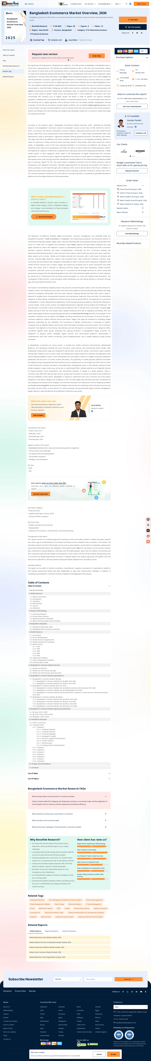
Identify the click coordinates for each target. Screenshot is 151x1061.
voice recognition (43, 385)
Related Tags (7, 71)
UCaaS (32, 908)
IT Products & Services (39, 34)
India (78, 1014)
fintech (61, 316)
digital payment (94, 105)
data (78, 548)
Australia (61, 1007)
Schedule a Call (56, 40)
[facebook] (123, 992)
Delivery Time (121, 185)
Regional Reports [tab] (51, 931)
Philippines (62, 1021)
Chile (42, 1010)
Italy (41, 1017)
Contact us (7, 1039)
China (60, 1010)
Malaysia (80, 1017)
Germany (61, 1014)
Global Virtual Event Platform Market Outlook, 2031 (46, 947)
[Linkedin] (92, 411)
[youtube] (141, 992)
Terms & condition (9, 1032)
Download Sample (45, 217)
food (43, 259)
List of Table (33, 773)
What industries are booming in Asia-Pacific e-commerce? (52, 814)
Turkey (60, 1032)
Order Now (96, 56)
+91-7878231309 (121, 1019)
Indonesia (98, 1014)
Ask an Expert (38, 415)
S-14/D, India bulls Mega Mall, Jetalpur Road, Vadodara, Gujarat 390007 (130, 1013)
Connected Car (35, 913)
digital (65, 77)
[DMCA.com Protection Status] (93, 1044)
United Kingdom (101, 1032)
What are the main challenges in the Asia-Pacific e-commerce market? (56, 827)
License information (10, 1021)
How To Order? (8, 1025)
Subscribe (127, 979)
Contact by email (126, 85)
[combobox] (143, 51)
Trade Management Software (40, 904)
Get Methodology (132, 234)
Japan (60, 1017)
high (108, 308)
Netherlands (44, 1021)
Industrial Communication (64, 917)
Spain (42, 1028)
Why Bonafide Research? (11, 66)
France (42, 1014)
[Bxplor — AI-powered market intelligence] (63, 4)
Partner (6, 1017)
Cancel (99, 1054)
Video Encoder (46, 917)
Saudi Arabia (62, 1025)
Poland (79, 1021)
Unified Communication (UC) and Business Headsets (86, 913)
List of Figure (33, 779)
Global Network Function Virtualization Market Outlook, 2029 (50, 942)
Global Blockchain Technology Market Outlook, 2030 (47, 957)
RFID (58, 908)
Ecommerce (33, 448)
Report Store (141, 4)
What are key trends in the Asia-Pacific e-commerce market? (53, 796)
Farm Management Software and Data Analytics (65, 900)
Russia (42, 1025)
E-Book (67, 908)
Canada (97, 1007)
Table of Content (34, 586)
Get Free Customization (132, 106)
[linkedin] (137, 992)
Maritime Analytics (75, 904)
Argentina (43, 1007)
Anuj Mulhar (73, 40)
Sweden (61, 1028)
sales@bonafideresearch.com (125, 1023)
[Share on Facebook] (133, 33)
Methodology (8, 1010)
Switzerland (81, 1028)
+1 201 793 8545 (141, 79)
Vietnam (61, 1035)
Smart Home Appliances (94, 900)
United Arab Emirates (84, 1032)
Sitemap (32, 991)
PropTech (33, 917)
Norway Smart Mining (81, 908)
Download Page (38, 40)
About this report (9, 50)
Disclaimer (7, 991)
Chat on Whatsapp (123, 71)
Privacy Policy (20, 991)
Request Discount (132, 171)
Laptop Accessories (100, 908)
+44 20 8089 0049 (124, 79)
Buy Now (134, 20)
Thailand (43, 1032)
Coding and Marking (37, 900)
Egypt (97, 1010)
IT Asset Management (93, 904)
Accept (113, 1054)
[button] (125, 3)
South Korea (99, 1025)
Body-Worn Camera (45, 908)
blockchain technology (81, 313)
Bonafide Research (39, 26)
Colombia (80, 1010)
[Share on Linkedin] (142, 33)
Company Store (76, 4)
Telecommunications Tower (54, 913)
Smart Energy (59, 904)
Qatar (97, 1021)
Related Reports (8, 77)
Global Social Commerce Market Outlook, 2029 (45, 952)
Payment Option (122, 208)
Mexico (97, 1017)
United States (44, 1035)
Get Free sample (134, 27)
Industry (30, 4)
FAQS (5, 1035)
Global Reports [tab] (35, 931)
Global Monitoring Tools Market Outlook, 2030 (45, 937)
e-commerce (89, 65)
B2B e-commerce (52, 239)
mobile (104, 77)
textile (73, 244)
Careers (6, 1014)
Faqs (4, 61)
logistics (31, 91)
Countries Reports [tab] (69, 931)
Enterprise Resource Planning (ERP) (90, 917)
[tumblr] (146, 992)
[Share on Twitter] (137, 33)
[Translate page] (130, 4)
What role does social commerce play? (45, 820)
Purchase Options (124, 57)
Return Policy (8, 1028)
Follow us (116, 991)
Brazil (79, 1007)
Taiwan (97, 1028)
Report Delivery (122, 212)
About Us (6, 1007)
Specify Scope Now (40, 494)
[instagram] (132, 992)
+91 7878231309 (139, 71)
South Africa (81, 1025)
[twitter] (128, 992)
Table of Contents (9, 55)
